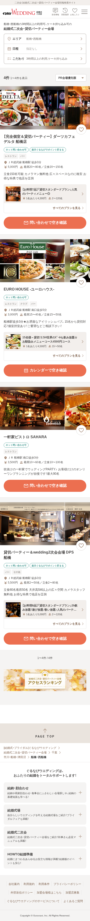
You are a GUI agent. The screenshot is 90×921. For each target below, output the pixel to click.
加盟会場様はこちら (49, 892)
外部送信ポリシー (22, 892)
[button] (45, 792)
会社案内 (14, 884)
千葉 (54, 752)
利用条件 (44, 884)
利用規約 (29, 884)
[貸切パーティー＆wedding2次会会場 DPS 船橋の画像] (45, 523)
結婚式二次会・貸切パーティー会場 (25, 752)
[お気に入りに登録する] (81, 129)
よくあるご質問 (73, 901)
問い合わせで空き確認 (48, 222)
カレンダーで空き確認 (48, 370)
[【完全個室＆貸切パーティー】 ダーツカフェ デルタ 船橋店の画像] (45, 107)
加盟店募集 (72, 892)
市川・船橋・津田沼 (15, 757)
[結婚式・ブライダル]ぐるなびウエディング (30, 748)
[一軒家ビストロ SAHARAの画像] (45, 408)
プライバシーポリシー (67, 884)
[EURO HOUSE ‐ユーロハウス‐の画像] (45, 260)
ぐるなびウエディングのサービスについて (33, 901)
